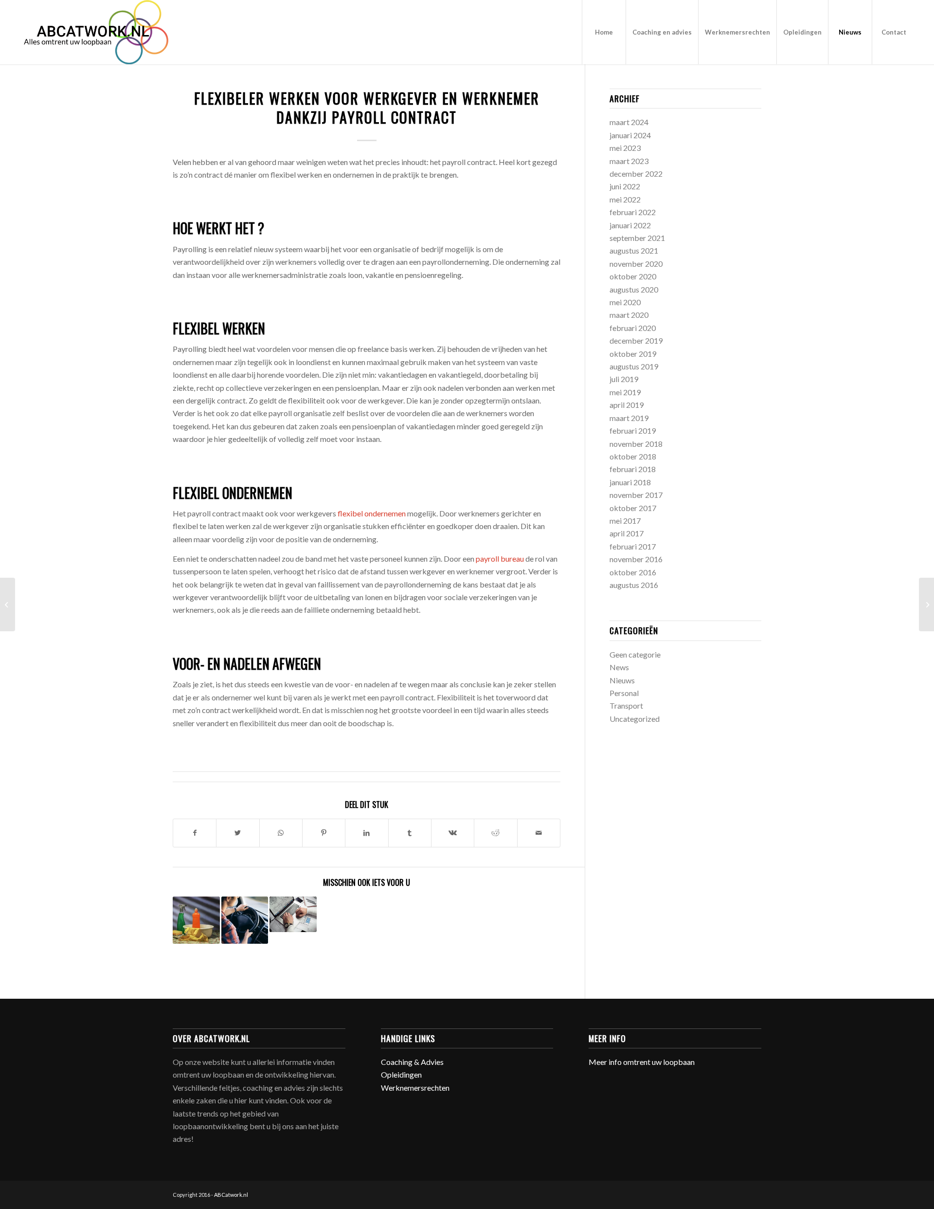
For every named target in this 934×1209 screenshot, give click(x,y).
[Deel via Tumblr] (410, 832)
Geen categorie (635, 654)
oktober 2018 (633, 456)
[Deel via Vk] (452, 832)
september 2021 (637, 237)
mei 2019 (625, 392)
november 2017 (636, 494)
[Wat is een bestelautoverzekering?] (245, 920)
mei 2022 (625, 199)
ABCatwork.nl (231, 1194)
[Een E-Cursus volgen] (7, 604)
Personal (624, 692)
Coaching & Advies (412, 1061)
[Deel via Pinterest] (324, 832)
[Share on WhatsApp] (281, 832)
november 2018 (636, 443)
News (619, 667)
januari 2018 (630, 482)
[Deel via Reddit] (495, 832)
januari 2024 (630, 135)
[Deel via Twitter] (237, 832)
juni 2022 (625, 186)
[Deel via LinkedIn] (366, 832)
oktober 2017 (633, 508)
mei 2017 (625, 520)
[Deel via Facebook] (194, 832)
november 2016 (636, 559)
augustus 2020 (634, 289)
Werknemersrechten (415, 1087)
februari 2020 (633, 327)
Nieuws (622, 680)
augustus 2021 (634, 250)
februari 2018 (633, 469)
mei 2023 (625, 147)
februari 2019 (633, 430)
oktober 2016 (633, 572)
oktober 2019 (633, 353)
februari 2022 (633, 212)
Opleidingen (401, 1074)
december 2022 (636, 173)
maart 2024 (629, 122)
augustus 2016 (634, 584)
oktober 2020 (633, 276)
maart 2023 (629, 160)
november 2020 (636, 263)
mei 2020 (625, 302)
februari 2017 (633, 546)
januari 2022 (630, 225)
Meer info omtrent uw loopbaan (642, 1061)
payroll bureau (500, 558)
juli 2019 (624, 379)
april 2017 (627, 533)
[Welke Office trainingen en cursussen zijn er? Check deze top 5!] (926, 604)
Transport (626, 705)
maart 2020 (629, 314)
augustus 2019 (634, 366)
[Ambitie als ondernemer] (293, 914)
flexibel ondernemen (372, 513)
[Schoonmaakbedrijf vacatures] (196, 920)
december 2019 (636, 340)
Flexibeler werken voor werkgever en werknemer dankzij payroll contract (366, 107)
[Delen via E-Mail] (539, 832)
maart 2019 (629, 417)
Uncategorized (635, 718)
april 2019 (627, 404)
